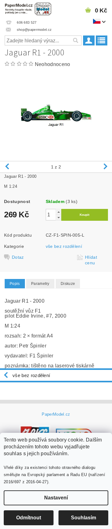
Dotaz (18, 257)
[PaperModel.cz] (28, 8)
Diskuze (68, 283)
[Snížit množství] (58, 217)
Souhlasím (83, 517)
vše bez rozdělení (64, 246)
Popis (15, 283)
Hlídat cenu (91, 260)
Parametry (40, 283)
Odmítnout (28, 517)
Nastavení (56, 497)
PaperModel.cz (56, 414)
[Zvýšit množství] (58, 212)
